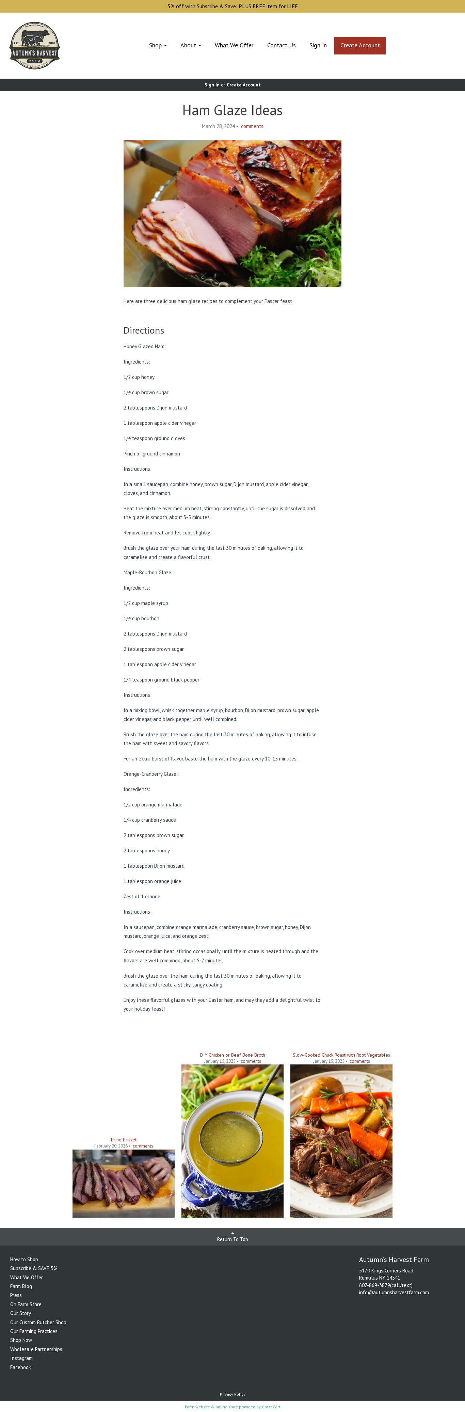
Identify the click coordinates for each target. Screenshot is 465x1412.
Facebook (20, 1367)
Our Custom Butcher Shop (38, 1322)
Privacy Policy (232, 1394)
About (189, 45)
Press (16, 1295)
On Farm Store (26, 1304)
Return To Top (232, 1239)
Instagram (21, 1358)
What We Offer (234, 45)
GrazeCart (271, 1406)
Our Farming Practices (34, 1331)
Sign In (318, 45)
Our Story (20, 1313)
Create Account (360, 45)
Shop (156, 45)
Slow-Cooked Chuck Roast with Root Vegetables (341, 1055)
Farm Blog (21, 1286)
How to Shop (24, 1259)
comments (251, 126)
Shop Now (21, 1340)
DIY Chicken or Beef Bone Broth (232, 1055)
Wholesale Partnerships (36, 1349)
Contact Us (281, 45)
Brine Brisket (124, 1140)
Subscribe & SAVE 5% (34, 1268)
